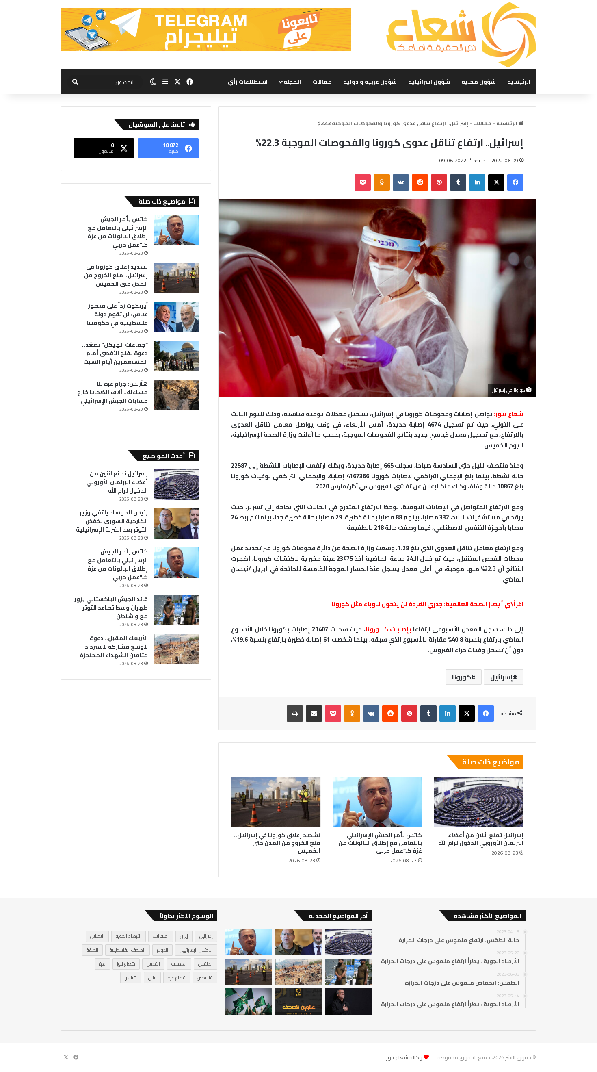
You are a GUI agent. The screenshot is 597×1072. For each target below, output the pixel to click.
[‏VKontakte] (401, 182)
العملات (179, 963)
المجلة (292, 81)
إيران (184, 936)
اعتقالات (161, 936)
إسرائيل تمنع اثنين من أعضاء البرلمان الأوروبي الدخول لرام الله (480, 839)
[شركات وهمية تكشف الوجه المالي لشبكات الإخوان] (248, 1001)
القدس (153, 963)
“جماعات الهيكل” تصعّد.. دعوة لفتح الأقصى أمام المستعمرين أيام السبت (115, 353)
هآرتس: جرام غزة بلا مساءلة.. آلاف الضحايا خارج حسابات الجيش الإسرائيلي (112, 392)
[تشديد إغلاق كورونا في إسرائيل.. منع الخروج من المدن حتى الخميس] (275, 802)
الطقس (205, 963)
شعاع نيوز (126, 963)
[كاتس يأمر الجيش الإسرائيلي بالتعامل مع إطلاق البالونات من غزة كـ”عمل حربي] (377, 802)
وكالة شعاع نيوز (404, 1057)
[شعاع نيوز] (461, 34)
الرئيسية (518, 81)
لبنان (152, 977)
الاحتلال (97, 936)
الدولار (162, 950)
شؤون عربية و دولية (370, 81)
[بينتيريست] (439, 182)
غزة (102, 963)
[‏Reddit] (420, 182)
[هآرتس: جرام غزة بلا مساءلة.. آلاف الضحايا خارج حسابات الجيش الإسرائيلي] (176, 395)
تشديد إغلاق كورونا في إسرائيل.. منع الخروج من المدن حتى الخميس (277, 843)
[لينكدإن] (477, 182)
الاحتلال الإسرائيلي (196, 950)
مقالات (322, 81)
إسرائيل (501, 677)
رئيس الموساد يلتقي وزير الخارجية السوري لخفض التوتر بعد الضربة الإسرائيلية (112, 521)
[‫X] (496, 182)
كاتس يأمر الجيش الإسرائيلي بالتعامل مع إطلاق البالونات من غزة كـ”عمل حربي (380, 843)
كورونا (461, 677)
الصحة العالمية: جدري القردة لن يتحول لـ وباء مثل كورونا (409, 604)
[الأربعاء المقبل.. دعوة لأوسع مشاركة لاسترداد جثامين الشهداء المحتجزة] (176, 649)
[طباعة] (295, 713)
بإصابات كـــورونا (388, 629)
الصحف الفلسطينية (127, 950)
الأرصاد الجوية (128, 936)
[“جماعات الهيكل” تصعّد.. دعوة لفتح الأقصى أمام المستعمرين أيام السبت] (176, 356)
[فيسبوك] (515, 182)
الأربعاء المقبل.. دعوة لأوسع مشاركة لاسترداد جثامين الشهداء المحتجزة (114, 646)
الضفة (92, 950)
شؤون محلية (478, 81)
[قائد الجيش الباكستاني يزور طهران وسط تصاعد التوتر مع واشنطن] (176, 610)
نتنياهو (131, 977)
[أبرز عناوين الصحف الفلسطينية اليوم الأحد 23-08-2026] (298, 1001)
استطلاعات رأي (248, 81)
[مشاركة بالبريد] (314, 713)
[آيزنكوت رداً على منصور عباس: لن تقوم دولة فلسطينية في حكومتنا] (176, 317)
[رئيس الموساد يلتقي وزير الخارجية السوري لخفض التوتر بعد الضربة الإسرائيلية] (176, 523)
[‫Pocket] (363, 182)
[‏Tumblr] (458, 182)
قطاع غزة (177, 977)
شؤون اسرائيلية (429, 81)
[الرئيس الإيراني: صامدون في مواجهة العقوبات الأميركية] (348, 1001)
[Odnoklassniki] (382, 182)
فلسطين (205, 977)
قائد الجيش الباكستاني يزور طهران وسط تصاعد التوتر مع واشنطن (111, 607)
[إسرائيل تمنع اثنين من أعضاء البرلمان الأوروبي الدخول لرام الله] (478, 802)
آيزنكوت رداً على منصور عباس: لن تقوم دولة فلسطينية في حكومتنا (117, 314)
